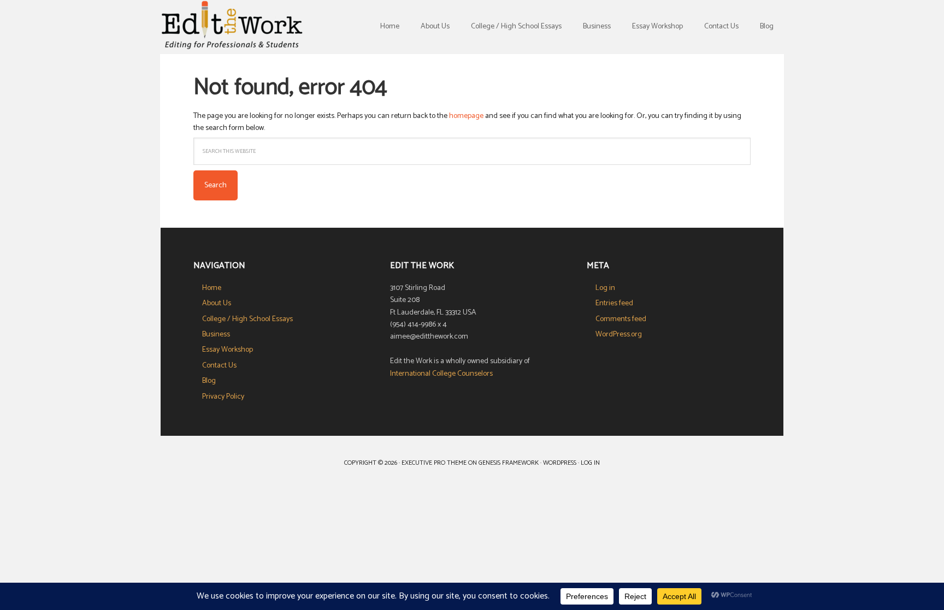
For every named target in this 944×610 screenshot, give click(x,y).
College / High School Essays (247, 319)
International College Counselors (441, 374)
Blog (209, 381)
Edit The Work (232, 27)
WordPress (559, 463)
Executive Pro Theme (434, 463)
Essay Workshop (227, 350)
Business (216, 334)
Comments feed (620, 319)
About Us (216, 303)
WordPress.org (618, 334)
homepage (466, 116)
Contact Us (219, 365)
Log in (605, 288)
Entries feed (614, 303)
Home (211, 288)
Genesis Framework (509, 463)
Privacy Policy (223, 396)
